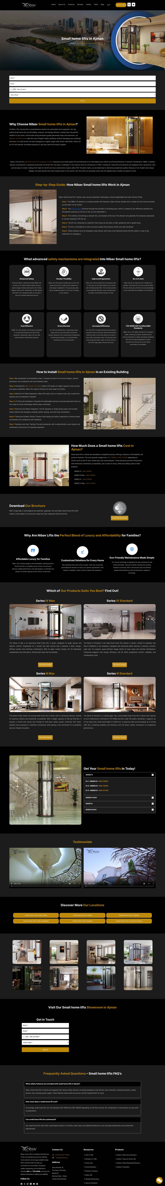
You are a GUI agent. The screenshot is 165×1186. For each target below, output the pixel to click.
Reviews (80, 4)
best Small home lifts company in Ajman (38, 162)
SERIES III (89, 804)
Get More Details (45, 665)
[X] (24, 1184)
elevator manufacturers (17, 138)
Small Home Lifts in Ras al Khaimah (36, 921)
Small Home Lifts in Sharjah (82, 921)
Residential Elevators (92, 1179)
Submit (82, 101)
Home (53, 4)
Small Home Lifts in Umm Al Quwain (129, 921)
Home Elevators (91, 1167)
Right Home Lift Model (33, 386)
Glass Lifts (89, 1175)
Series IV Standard (123, 1167)
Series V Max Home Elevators (127, 1155)
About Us (61, 4)
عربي (108, 4)
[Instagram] (27, 1184)
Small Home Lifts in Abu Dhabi (36, 915)
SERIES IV (89, 775)
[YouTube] (34, 1184)
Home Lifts (89, 1163)
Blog (102, 4)
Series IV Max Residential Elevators (128, 1163)
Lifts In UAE (89, 1155)
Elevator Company (92, 1171)
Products (71, 4)
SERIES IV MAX (91, 797)
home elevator (76, 209)
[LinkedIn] (31, 1184)
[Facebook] (21, 1184)
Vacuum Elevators (91, 1183)
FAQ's (96, 4)
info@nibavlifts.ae (62, 1158)
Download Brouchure (119, 518)
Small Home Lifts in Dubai (82, 915)
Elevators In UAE (91, 1159)
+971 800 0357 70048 (62, 1155)
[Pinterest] (37, 1184)
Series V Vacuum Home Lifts (126, 1159)
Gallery (88, 4)
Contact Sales (121, 5)
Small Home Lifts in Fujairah (129, 915)
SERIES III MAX (91, 810)
